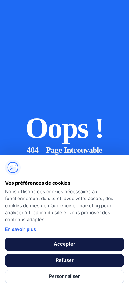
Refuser (65, 260)
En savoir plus (20, 229)
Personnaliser (64, 276)
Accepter (64, 244)
